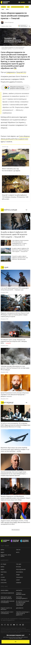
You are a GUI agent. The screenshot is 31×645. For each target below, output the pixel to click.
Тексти (18, 549)
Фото (17, 552)
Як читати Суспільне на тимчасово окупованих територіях (22, 603)
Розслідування (21, 569)
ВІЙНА (7, 9)
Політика (4, 572)
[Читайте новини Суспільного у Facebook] (5, 625)
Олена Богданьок (9, 22)
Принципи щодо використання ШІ (6, 597)
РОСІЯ (27, 6)
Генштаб (3, 6)
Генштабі (19, 72)
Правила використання (20, 593)
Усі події (3, 564)
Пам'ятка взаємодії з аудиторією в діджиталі (22, 613)
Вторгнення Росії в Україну (17, 6)
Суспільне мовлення (7, 593)
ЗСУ (8, 6)
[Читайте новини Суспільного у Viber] (17, 625)
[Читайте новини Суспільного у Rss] (2, 625)
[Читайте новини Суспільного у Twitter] (8, 625)
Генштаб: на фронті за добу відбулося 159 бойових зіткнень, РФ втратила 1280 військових (15, 197)
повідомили (10, 72)
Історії (3, 577)
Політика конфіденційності (21, 597)
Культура (4, 582)
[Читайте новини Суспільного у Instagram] (11, 625)
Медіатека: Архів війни (6, 555)
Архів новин (4, 590)
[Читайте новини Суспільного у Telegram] (20, 625)
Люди (18, 574)
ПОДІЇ (3, 9)
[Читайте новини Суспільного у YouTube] (14, 625)
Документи (19, 608)
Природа (3, 580)
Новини (18, 582)
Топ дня (18, 564)
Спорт (18, 580)
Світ (2, 574)
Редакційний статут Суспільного (7, 612)
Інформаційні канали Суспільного (7, 601)
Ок (15, 641)
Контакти (19, 590)
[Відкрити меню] (29, 2)
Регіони (18, 566)
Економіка (19, 572)
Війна (2, 549)
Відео (2, 552)
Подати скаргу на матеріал (6, 608)
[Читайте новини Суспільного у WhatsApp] (23, 625)
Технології (19, 577)
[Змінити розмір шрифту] (29, 26)
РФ (15, 68)
